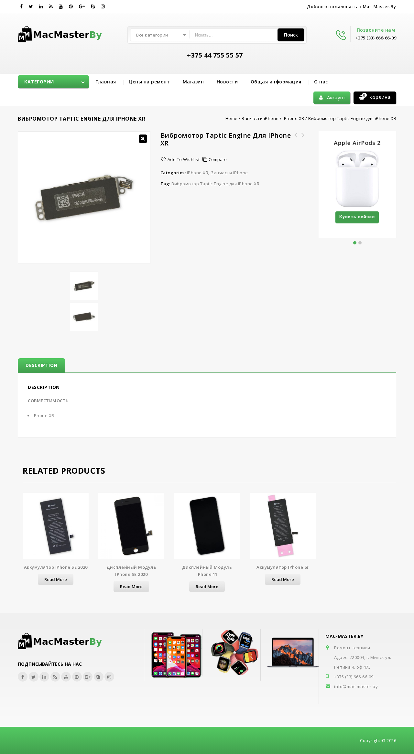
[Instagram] (103, 6)
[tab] (41, 365)
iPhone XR (293, 118)
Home (231, 118)
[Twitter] (31, 6)
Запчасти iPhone (260, 118)
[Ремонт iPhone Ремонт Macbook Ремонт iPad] (61, 33)
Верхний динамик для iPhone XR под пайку (302, 139)
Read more (55, 579)
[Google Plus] (82, 6)
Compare (218, 159)
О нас (321, 82)
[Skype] (93, 6)
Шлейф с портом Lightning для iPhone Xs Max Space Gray (295, 143)
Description (42, 365)
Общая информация (276, 82)
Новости (227, 82)
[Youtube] (61, 6)
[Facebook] (21, 6)
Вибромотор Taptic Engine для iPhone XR (215, 184)
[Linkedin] (41, 6)
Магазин (193, 82)
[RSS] (51, 6)
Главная (105, 82)
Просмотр (55, 527)
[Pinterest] (71, 6)
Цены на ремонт (149, 82)
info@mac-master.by (356, 686)
